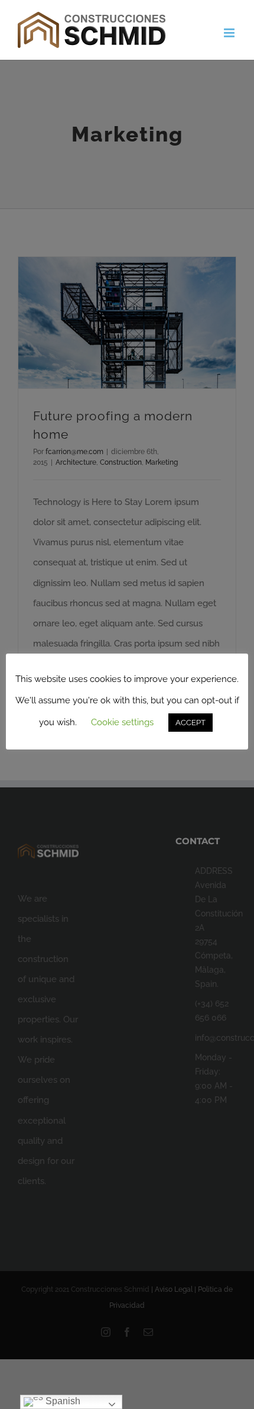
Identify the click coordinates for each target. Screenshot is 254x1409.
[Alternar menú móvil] (230, 33)
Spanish (61, 1401)
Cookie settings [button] (122, 722)
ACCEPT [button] (190, 722)
